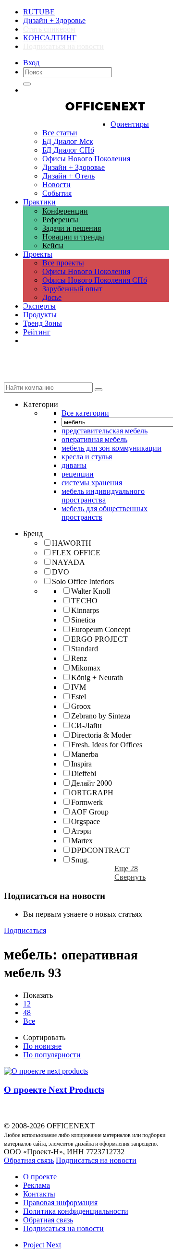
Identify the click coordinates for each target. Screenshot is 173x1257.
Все (29, 1021)
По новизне (42, 1046)
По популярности (52, 1055)
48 (27, 1012)
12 (27, 1004)
